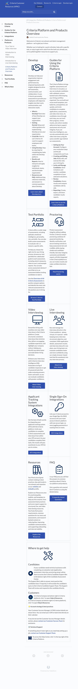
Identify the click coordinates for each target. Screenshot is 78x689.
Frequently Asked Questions (58, 498)
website (35, 487)
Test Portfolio (10, 79)
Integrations (9, 36)
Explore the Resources (37, 535)
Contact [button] (39, 6)
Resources (9, 75)
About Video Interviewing (36, 386)
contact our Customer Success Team (50, 621)
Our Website (38, 3)
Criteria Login (57, 3)
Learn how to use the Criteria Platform (58, 204)
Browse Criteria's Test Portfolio (37, 299)
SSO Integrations (57, 433)
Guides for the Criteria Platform (11, 31)
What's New (9, 87)
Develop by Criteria (9, 25)
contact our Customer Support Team (43, 633)
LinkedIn (31, 489)
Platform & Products (8, 41)
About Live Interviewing (58, 366)
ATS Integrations (35, 452)
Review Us (47, 3)
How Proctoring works (58, 273)
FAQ (6, 83)
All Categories (31, 20)
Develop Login (68, 3)
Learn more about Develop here (37, 193)
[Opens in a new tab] (48, 667)
